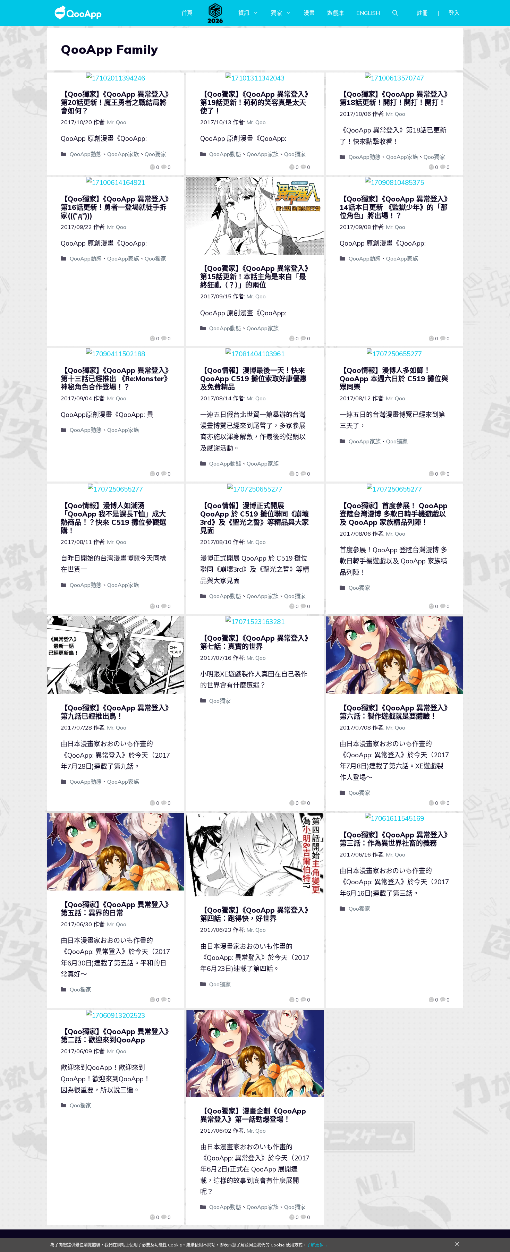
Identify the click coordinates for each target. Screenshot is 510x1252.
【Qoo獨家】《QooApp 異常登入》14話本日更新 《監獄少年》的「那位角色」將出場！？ (394, 207)
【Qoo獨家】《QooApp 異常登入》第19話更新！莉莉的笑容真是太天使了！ (254, 102)
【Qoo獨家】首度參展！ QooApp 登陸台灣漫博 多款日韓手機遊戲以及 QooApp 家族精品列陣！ (394, 514)
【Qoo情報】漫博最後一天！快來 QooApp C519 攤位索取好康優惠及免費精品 (253, 378)
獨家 (276, 12)
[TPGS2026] (215, 13)
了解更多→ (317, 1244)
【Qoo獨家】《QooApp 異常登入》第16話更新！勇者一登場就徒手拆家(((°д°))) (115, 207)
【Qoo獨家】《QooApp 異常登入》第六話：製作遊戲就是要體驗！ (394, 712)
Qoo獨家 (155, 154)
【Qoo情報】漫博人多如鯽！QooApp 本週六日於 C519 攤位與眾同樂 (394, 378)
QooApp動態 (86, 154)
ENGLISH (368, 12)
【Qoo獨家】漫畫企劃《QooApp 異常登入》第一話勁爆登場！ (253, 1115)
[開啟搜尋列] (395, 12)
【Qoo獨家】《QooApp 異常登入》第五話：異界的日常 (115, 908)
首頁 (187, 12)
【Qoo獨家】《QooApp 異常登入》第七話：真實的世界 (254, 642)
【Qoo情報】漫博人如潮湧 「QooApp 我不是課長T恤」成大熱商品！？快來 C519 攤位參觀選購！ (113, 518)
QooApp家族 (123, 154)
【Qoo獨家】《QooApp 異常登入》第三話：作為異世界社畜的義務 (394, 839)
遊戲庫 (335, 12)
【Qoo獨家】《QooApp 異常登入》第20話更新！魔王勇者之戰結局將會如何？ (115, 102)
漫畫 (309, 12)
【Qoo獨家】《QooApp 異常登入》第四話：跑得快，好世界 (254, 914)
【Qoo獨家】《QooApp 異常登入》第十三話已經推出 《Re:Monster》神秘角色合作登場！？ (115, 378)
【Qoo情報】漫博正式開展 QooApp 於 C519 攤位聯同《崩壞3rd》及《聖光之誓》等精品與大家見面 (254, 518)
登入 (454, 12)
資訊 (243, 12)
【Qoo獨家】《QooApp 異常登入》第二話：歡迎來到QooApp (115, 1035)
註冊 (422, 12)
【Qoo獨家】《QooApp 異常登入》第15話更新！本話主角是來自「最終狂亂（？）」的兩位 (254, 276)
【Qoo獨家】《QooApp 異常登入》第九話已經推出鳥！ (115, 712)
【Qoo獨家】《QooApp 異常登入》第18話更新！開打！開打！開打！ (394, 98)
